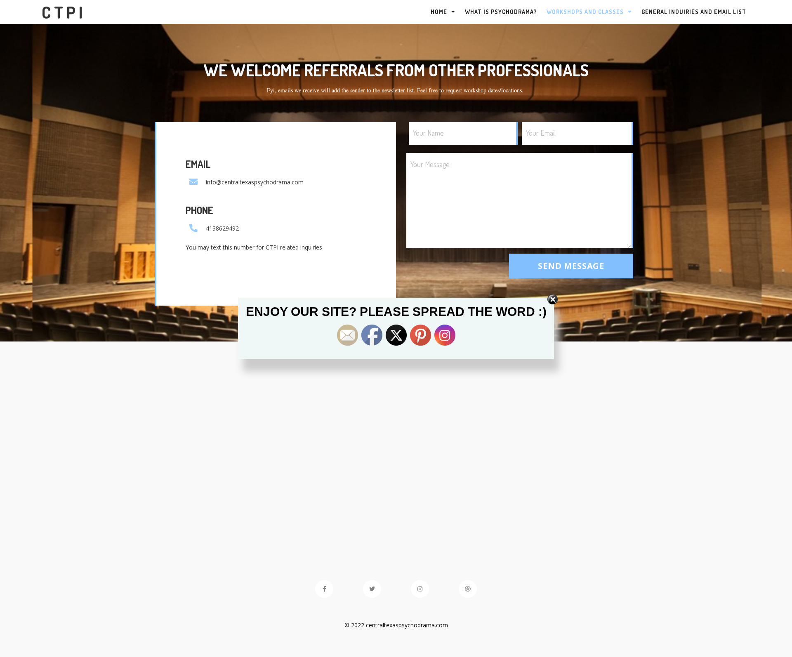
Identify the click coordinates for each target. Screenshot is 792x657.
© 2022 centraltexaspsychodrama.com (396, 625)
